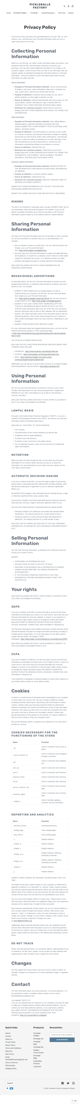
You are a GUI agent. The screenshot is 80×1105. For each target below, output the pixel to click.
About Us (8, 1039)
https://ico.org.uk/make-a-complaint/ (33, 1015)
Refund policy (10, 1065)
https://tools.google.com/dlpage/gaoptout (46, 301)
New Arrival (9, 1054)
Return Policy (10, 1045)
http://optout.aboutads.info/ (49, 366)
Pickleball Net (38, 1047)
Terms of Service (11, 1062)
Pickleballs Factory (40, 6)
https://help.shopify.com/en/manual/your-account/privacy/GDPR (44, 639)
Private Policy (10, 1042)
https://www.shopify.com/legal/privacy (32, 250)
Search (8, 1033)
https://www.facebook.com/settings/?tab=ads (41, 351)
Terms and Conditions (13, 1048)
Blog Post (8, 1051)
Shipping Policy (11, 1068)
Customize (37, 1067)
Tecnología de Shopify (68, 1088)
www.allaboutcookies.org (23, 921)
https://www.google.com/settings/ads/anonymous (41, 354)
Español (10, 1083)
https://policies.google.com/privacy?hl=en (34, 298)
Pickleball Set (38, 1039)
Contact (8, 1036)
